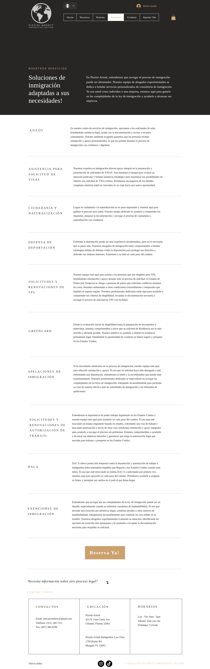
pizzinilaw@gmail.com (60, 618)
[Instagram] (101, 663)
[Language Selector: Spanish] (70, 5)
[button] (173, 17)
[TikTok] (109, 663)
